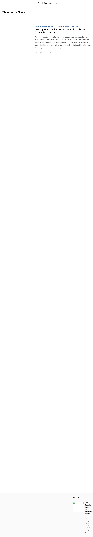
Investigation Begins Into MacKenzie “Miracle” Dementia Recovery (61, 31)
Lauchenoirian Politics (68, 26)
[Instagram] (9, 498)
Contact (42, 498)
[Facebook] (2, 498)
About (51, 498)
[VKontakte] (15, 498)
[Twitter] (6, 498)
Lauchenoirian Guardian (45, 26)
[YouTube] (12, 498)
